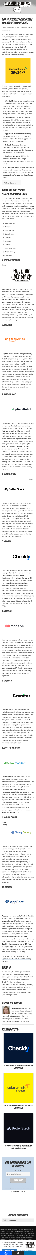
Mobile (25, 1233)
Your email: (18, 1170)
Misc (21, 1233)
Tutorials (18, 1237)
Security (21, 1235)
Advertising (14, 1229)
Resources (11, 1235)
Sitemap (29, 1239)
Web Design (3, 1239)
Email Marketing (18, 1231)
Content (2, 1231)
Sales (16, 1235)
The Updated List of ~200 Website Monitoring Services (16, 958)
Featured (26, 1231)
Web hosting (22, 1239)
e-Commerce (9, 1231)
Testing (13, 1237)
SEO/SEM (27, 1235)
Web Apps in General (27, 1237)
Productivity (3, 1235)
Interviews (16, 1233)
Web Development (13, 1239)
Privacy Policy (23, 1185)
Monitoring (23, 27)
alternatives (5, 30)
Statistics (7, 1237)
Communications (29, 1229)
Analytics (20, 1229)
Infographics (9, 1233)
